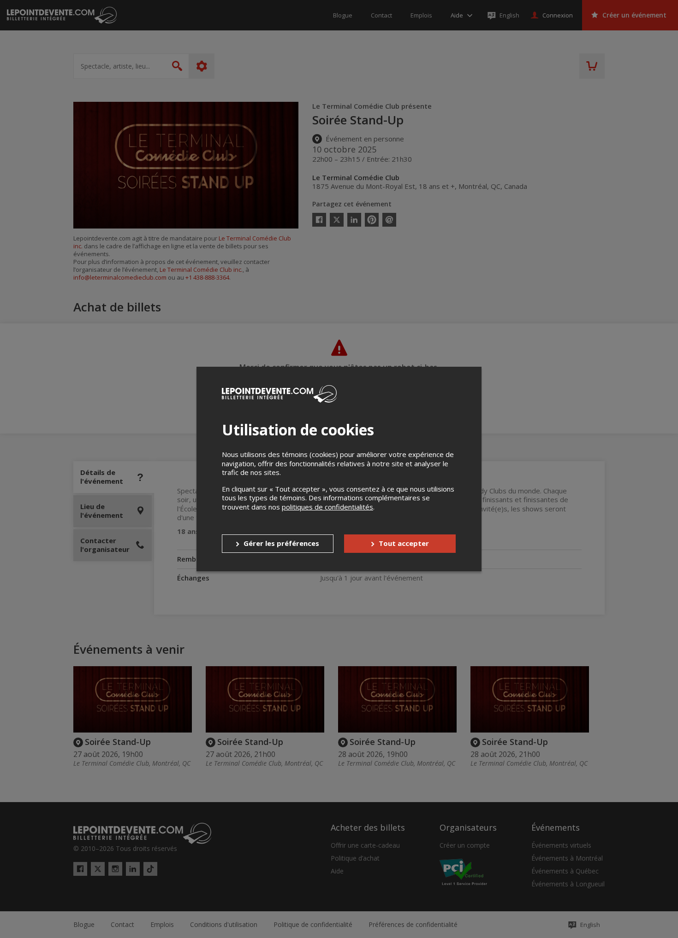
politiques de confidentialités (327, 506)
